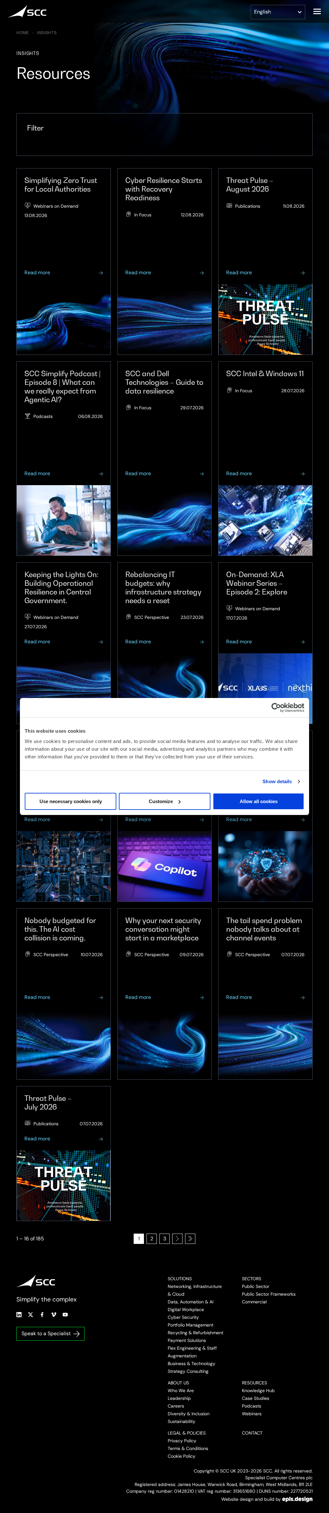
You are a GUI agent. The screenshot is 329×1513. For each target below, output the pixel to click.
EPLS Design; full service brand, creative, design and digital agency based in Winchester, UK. (297, 1499)
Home (22, 33)
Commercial (254, 1302)
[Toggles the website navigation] (317, 11)
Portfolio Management (190, 1325)
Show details (277, 781)
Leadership (179, 1398)
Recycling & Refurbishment (195, 1333)
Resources (254, 1383)
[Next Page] (177, 1239)
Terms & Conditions (188, 1448)
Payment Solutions (187, 1340)
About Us (178, 1383)
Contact (252, 1433)
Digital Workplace (186, 1309)
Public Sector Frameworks (269, 1294)
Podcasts (251, 1406)
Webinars (252, 1414)
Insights (47, 33)
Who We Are (181, 1390)
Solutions (180, 1279)
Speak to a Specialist (46, 1333)
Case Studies (255, 1398)
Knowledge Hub (258, 1390)
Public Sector (255, 1286)
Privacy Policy (182, 1441)
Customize (161, 801)
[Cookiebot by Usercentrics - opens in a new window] (276, 707)
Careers (176, 1406)
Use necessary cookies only (71, 801)
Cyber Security (183, 1317)
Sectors (251, 1279)
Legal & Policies (187, 1433)
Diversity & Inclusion (188, 1414)
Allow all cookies (259, 801)
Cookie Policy (181, 1456)
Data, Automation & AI (190, 1302)
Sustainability (181, 1421)
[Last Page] (190, 1239)
